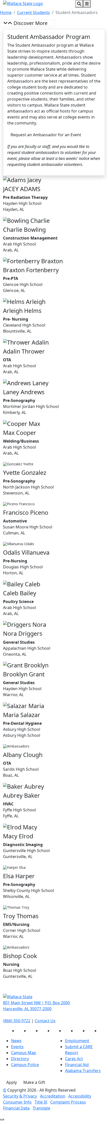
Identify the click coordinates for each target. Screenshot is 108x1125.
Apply (11, 1082)
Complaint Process (68, 1102)
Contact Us (45, 1020)
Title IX (41, 1102)
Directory (20, 1058)
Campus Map (23, 1052)
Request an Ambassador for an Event (46, 134)
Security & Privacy (20, 1096)
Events (17, 1046)
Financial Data (16, 1108)
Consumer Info (17, 1102)
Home (6, 12)
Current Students (33, 12)
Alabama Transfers (83, 1070)
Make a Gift (34, 1082)
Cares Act (74, 1058)
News (16, 1040)
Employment (77, 1040)
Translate (41, 1108)
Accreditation (52, 1096)
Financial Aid (77, 1064)
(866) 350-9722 (16, 1020)
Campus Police (25, 1064)
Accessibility (79, 1096)
